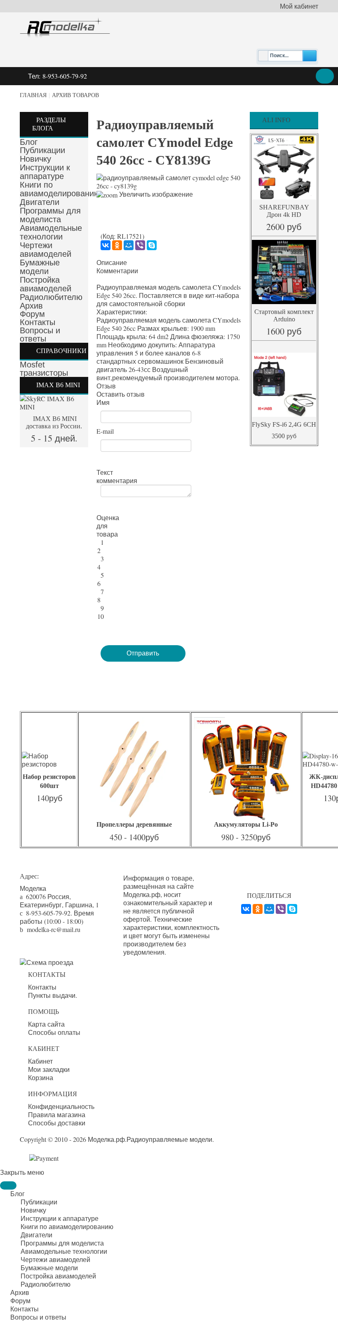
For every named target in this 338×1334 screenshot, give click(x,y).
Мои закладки (49, 1069)
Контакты (37, 322)
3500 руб (284, 435)
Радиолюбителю (51, 297)
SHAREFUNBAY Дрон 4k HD (284, 211)
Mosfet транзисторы (44, 368)
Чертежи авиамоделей (45, 249)
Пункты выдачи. (52, 995)
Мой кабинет (299, 6)
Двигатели (39, 202)
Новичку (35, 158)
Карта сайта (46, 1024)
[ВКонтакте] (105, 245)
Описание (111, 262)
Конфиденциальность (61, 1106)
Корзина (40, 1078)
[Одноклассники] (117, 245)
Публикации (42, 150)
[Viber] (140, 245)
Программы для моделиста (50, 215)
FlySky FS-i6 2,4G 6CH (284, 424)
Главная (33, 95)
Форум (32, 314)
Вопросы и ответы (40, 334)
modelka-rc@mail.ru (53, 929)
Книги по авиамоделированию (60, 189)
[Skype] (152, 245)
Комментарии (117, 271)
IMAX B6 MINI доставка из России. (54, 422)
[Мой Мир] (129, 245)
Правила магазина (56, 1115)
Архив (31, 306)
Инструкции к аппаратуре (45, 172)
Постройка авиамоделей (45, 284)
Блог (29, 142)
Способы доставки (56, 1123)
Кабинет (40, 1061)
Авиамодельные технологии (51, 232)
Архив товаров (75, 95)
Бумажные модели (40, 267)
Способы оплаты (54, 1032)
